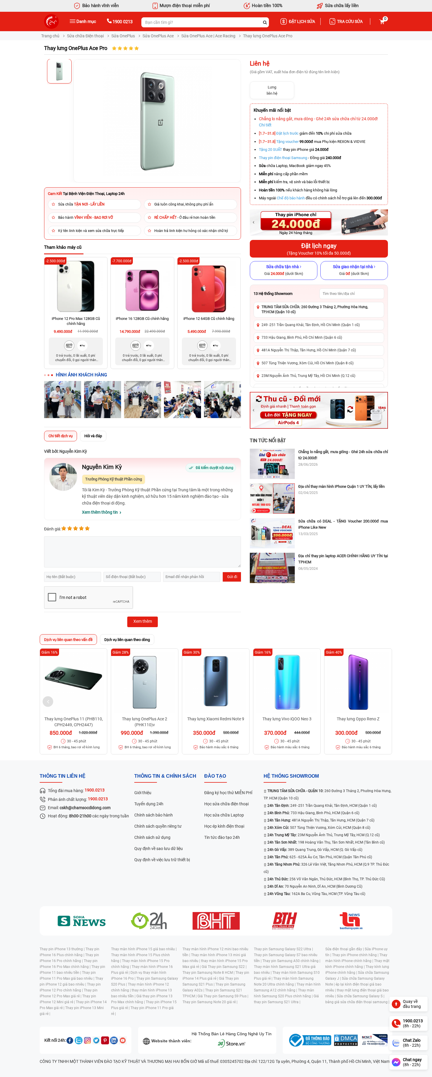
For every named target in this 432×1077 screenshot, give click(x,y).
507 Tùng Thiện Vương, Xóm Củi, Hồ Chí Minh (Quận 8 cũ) (308, 363)
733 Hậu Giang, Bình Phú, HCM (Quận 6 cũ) (313, 813)
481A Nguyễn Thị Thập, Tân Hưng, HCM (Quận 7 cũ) (320, 820)
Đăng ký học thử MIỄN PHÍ (228, 792)
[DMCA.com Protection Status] (346, 1040)
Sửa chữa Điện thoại (85, 36)
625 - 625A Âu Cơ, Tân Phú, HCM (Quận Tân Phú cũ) (319, 857)
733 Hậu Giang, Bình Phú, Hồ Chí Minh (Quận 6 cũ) (302, 337)
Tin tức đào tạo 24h (222, 837)
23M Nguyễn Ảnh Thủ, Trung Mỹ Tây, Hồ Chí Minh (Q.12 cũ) (308, 376)
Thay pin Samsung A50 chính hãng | (291, 961)
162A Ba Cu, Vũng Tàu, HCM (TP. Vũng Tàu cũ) (316, 894)
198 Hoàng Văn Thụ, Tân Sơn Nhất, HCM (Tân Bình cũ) (326, 842)
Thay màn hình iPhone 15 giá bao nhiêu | (144, 949)
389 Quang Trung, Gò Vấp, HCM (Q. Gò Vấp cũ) (314, 850)
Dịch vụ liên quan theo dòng (127, 639)
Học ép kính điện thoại (224, 826)
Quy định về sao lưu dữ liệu (158, 848)
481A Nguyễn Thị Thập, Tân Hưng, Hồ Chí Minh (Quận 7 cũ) (309, 350)
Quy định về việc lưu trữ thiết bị (162, 859)
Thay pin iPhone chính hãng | (355, 955)
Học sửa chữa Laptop (224, 815)
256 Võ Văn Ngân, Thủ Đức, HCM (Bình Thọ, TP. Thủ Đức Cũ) (326, 879)
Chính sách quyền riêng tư (158, 826)
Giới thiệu (142, 792)
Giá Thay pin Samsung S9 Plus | (222, 996)
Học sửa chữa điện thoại (226, 804)
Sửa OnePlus (123, 36)
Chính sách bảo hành (153, 815)
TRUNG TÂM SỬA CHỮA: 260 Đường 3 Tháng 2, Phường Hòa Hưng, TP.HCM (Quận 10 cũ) (315, 309)
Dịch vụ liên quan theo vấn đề (68, 639)
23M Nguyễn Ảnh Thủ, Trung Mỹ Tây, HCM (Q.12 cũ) (323, 835)
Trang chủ (50, 36)
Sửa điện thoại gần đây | (345, 949)
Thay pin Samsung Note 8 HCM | (208, 973)
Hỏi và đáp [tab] (93, 436)
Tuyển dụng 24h (148, 804)
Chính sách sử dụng (152, 837)
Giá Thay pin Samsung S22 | (224, 967)
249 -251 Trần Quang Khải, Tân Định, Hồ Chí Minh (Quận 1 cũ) (311, 325)
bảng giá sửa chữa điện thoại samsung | (357, 1002)
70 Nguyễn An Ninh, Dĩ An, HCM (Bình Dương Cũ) (314, 886)
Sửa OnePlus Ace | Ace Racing (208, 36)
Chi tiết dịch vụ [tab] (60, 436)
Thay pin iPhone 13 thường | (63, 949)
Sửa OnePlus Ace (158, 36)
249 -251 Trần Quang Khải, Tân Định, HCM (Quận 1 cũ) (322, 806)
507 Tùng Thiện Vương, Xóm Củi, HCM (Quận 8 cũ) (318, 828)
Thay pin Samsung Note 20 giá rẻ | (209, 1002)
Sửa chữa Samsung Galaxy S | (360, 996)
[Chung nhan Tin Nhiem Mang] (374, 1040)
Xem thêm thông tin (100, 512)
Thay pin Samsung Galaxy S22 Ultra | (283, 949)
